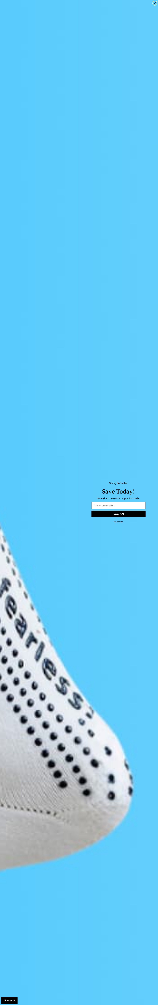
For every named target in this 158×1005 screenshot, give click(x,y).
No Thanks (118, 521)
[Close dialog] (155, 3)
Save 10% (118, 514)
